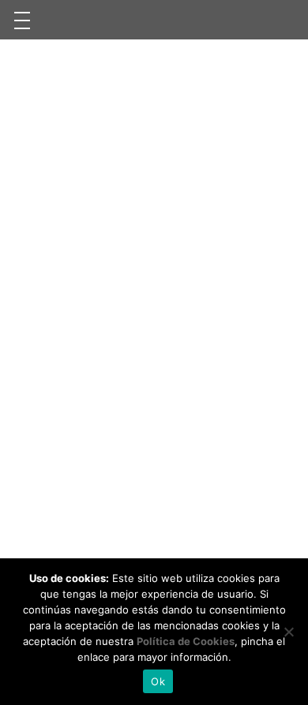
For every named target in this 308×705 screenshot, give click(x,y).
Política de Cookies (186, 641)
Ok (158, 681)
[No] (288, 632)
